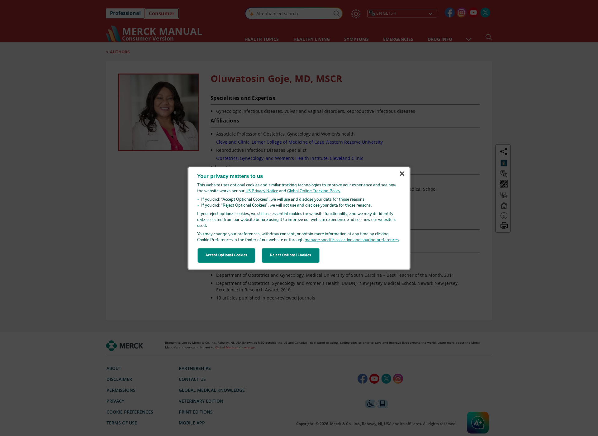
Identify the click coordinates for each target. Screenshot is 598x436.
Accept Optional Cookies (226, 255)
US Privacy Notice (261, 191)
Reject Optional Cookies (290, 255)
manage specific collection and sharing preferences (352, 240)
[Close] (402, 174)
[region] (299, 217)
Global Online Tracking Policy (313, 191)
